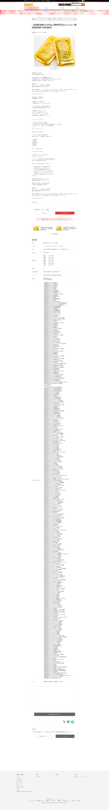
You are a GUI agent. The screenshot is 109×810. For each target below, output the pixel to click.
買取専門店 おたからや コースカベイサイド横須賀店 (54, 575)
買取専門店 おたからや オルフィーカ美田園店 (53, 572)
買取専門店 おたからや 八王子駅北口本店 (52, 380)
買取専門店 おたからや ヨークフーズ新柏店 (53, 623)
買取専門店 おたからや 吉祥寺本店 (51, 357)
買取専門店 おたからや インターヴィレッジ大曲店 (54, 404)
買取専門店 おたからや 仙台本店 (50, 428)
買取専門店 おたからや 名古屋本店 (51, 486)
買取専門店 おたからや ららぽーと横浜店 (52, 644)
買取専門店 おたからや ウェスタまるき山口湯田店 (54, 662)
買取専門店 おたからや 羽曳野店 (50, 653)
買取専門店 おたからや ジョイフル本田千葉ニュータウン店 (56, 553)
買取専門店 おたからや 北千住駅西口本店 (52, 396)
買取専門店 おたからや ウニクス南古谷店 (52, 500)
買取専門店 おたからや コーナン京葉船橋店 (53, 522)
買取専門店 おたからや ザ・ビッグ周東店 (52, 554)
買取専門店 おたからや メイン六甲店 (51, 465)
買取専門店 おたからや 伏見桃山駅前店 (52, 403)
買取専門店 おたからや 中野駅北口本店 (52, 394)
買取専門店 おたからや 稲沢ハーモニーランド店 (53, 659)
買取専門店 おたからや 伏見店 (50, 660)
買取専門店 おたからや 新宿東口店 (51, 327)
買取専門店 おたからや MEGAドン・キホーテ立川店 (54, 612)
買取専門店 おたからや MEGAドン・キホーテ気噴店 (54, 609)
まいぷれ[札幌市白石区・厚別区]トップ (23, 11)
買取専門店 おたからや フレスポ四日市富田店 (53, 585)
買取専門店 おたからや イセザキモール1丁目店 (53, 293)
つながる (77, 8)
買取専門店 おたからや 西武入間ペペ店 (52, 677)
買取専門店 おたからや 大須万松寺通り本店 (53, 398)
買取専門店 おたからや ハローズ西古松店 (52, 583)
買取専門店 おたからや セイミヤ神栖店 (52, 539)
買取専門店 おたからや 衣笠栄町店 (51, 295)
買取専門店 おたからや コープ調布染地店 (52, 455)
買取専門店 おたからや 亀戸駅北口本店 (52, 424)
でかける (62, 8)
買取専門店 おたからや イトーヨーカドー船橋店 (53, 434)
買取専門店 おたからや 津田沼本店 (51, 578)
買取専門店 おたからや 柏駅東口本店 (51, 450)
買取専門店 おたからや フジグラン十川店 (52, 332)
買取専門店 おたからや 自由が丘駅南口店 (52, 375)
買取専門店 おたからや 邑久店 (50, 664)
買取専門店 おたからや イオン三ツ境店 (52, 339)
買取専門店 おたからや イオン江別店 (51, 597)
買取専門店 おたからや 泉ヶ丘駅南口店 (52, 488)
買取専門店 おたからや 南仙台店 (50, 671)
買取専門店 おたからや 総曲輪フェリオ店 (52, 431)
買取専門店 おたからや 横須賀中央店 (51, 296)
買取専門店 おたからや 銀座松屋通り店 (52, 291)
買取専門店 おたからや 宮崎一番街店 (51, 474)
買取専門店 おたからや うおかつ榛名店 (52, 547)
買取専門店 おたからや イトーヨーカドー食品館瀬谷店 (55, 579)
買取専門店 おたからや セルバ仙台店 (51, 459)
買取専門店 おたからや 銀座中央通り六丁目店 (53, 442)
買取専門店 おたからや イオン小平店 (51, 454)
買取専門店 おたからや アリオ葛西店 (51, 496)
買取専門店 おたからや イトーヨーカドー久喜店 (53, 322)
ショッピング (40, 11)
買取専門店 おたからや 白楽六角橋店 (51, 537)
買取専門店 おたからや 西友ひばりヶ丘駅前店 (53, 383)
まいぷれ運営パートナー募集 (75, 800)
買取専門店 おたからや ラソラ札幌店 (50, 11)
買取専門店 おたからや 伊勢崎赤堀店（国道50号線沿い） (55, 670)
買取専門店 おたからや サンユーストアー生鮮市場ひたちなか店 (56, 675)
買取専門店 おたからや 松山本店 (50, 512)
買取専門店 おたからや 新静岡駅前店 (51, 602)
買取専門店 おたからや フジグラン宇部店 (52, 460)
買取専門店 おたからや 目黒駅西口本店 (52, 411)
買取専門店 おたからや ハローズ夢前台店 (52, 558)
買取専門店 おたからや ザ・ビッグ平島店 (52, 503)
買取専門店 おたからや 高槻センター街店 (52, 557)
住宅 (17, 785)
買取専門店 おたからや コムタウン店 (51, 444)
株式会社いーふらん (48, 385)
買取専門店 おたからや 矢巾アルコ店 (51, 573)
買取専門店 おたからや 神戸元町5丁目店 (52, 405)
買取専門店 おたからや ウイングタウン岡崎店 (53, 487)
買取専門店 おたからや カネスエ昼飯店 (52, 457)
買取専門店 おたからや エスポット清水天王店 (53, 582)
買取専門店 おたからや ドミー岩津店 (51, 587)
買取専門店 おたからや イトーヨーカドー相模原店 (54, 482)
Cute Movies (38, 776)
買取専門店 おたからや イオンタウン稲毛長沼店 (53, 456)
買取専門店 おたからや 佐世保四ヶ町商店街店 (53, 390)
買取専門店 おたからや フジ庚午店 (51, 491)
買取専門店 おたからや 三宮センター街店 (52, 312)
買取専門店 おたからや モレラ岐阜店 (51, 445)
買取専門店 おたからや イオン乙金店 (51, 594)
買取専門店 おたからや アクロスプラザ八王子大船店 (54, 588)
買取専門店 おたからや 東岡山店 (50, 665)
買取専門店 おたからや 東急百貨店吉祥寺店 (53, 651)
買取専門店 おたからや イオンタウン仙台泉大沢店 (54, 559)
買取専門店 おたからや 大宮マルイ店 (51, 505)
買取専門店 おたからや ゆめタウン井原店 (52, 544)
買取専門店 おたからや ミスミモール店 (52, 566)
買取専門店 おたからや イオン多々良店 (52, 471)
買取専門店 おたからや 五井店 (50, 300)
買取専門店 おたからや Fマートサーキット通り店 (54, 513)
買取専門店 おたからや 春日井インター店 (52, 667)
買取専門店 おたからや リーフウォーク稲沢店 (53, 676)
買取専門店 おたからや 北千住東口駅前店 (52, 306)
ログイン (68, 4)
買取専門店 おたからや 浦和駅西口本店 (52, 409)
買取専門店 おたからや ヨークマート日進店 (53, 621)
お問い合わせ (53, 800)
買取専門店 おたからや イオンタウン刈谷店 (53, 461)
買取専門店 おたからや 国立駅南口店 (51, 497)
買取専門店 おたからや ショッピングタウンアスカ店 (54, 490)
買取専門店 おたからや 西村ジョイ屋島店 (52, 580)
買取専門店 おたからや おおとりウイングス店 (53, 510)
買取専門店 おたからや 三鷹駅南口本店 (52, 408)
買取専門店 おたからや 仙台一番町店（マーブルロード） (55, 598)
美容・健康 (19, 779)
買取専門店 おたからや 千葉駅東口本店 (52, 379)
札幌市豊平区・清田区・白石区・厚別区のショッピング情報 (26, 791)
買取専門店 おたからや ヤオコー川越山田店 (53, 600)
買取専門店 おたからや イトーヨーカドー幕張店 (53, 374)
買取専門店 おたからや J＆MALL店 (51, 523)
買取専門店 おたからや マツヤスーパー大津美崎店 (54, 564)
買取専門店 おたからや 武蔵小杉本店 (51, 525)
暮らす (46, 8)
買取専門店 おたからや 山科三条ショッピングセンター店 (55, 617)
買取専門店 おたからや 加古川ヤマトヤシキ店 (53, 425)
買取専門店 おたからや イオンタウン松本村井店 (53, 400)
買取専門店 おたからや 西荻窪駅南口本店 (52, 413)
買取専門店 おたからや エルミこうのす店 (52, 536)
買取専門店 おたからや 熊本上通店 (51, 613)
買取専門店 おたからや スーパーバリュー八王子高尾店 (55, 568)
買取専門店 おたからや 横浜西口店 (51, 352)
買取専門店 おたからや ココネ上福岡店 (52, 631)
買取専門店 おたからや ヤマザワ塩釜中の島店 (53, 674)
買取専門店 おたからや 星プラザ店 (51, 419)
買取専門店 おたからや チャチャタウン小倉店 (53, 439)
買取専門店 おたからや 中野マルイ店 (51, 341)
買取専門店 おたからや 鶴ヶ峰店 (50, 287)
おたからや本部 (47, 384)
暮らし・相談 (19, 781)
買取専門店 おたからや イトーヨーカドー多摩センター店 (55, 382)
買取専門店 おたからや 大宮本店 (50, 395)
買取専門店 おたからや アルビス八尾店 (52, 604)
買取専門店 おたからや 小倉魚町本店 (51, 369)
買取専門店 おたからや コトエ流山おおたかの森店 (54, 355)
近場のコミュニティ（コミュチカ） (80, 776)
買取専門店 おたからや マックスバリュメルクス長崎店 (55, 343)
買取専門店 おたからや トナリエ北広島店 (52, 534)
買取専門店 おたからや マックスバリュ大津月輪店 (54, 590)
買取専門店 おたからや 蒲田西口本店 (51, 372)
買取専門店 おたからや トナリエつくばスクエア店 (54, 485)
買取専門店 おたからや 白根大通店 (51, 615)
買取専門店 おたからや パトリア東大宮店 (52, 416)
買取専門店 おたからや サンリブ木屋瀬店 (52, 641)
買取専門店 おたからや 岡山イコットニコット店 (53, 469)
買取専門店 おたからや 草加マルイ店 (51, 528)
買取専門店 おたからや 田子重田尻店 (51, 551)
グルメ (18, 776)
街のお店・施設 (31, 8)
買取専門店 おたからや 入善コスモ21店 (52, 516)
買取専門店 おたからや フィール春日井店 (52, 423)
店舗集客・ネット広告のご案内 (86, 13)
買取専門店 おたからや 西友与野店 (51, 316)
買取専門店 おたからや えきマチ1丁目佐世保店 (53, 639)
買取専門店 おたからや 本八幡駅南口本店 (52, 309)
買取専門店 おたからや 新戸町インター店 (52, 650)
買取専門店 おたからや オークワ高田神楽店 (53, 567)
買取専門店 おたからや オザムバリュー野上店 (53, 629)
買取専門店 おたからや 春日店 (50, 658)
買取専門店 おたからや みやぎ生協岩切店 (52, 518)
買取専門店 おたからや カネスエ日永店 (52, 414)
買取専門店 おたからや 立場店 (50, 288)
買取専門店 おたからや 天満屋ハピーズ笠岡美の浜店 (54, 669)
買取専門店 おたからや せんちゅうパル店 (52, 618)
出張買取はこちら (46, 278)
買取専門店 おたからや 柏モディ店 (51, 349)
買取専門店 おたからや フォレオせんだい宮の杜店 (54, 517)
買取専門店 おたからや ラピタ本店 (51, 571)
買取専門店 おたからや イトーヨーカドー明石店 (53, 418)
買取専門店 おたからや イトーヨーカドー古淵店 (53, 334)
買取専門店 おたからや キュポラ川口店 (52, 338)
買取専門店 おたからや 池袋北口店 (51, 283)
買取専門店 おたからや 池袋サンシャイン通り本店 (54, 367)
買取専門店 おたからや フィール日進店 (52, 584)
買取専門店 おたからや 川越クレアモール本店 (53, 364)
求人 (17, 789)
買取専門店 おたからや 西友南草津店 (51, 470)
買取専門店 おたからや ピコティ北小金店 (52, 399)
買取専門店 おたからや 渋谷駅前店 (51, 649)
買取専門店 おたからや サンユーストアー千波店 (53, 654)
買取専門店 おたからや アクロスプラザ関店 (53, 569)
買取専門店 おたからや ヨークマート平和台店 (53, 605)
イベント (56, 776)
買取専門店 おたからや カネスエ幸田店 (52, 492)
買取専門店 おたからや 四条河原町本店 (52, 368)
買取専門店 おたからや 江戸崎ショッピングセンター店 (55, 562)
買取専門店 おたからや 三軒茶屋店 (51, 308)
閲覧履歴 (62, 4)
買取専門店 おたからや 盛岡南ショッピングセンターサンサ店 (56, 479)
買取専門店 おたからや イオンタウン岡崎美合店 (53, 305)
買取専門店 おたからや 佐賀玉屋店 (51, 542)
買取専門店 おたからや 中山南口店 (51, 290)
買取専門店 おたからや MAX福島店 (51, 464)
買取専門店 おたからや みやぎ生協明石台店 (53, 561)
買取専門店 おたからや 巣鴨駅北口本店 (52, 359)
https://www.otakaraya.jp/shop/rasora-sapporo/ (52, 274)
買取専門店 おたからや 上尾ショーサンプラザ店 (53, 370)
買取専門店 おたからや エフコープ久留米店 (53, 628)
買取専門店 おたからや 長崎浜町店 (51, 619)
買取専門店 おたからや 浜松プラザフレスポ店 (53, 508)
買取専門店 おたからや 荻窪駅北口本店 (52, 511)
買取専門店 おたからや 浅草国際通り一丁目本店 (53, 365)
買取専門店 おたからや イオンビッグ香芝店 (53, 328)
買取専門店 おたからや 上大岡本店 (51, 285)
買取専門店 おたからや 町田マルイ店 (51, 541)
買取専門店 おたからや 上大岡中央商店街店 (53, 480)
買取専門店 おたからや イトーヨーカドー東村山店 (54, 348)
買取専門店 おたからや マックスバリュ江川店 (53, 577)
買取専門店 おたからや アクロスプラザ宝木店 (53, 640)
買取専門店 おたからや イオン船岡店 (51, 393)
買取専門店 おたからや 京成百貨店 (51, 648)
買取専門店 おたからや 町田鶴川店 (51, 353)
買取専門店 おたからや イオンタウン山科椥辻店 (53, 620)
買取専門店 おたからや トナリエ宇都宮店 (52, 415)
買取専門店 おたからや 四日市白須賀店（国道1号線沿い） (55, 672)
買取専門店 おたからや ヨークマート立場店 (53, 607)
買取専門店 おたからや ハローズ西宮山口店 (53, 449)
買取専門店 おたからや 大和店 (50, 286)
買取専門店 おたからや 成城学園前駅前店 (52, 307)
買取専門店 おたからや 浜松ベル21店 (51, 446)
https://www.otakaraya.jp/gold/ (38, 155)
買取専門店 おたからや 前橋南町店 (51, 333)
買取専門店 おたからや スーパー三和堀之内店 (53, 515)
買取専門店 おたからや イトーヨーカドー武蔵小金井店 (55, 363)
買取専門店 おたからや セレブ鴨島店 (51, 531)
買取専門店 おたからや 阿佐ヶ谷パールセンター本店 (54, 440)
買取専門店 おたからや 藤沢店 (50, 297)
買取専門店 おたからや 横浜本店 (50, 282)
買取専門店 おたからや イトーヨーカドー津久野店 (54, 378)
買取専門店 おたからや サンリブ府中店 (52, 527)
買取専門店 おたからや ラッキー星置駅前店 (53, 548)
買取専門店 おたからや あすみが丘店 (51, 655)
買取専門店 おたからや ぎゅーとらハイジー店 (53, 526)
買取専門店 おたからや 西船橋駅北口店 (52, 373)
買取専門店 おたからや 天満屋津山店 (51, 430)
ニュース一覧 (59, 11)
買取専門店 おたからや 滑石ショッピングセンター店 (54, 451)
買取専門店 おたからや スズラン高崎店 (52, 634)
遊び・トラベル (19, 784)
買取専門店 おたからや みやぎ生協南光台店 (53, 520)
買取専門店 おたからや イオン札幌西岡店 (52, 599)
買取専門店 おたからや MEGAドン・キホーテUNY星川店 (55, 636)
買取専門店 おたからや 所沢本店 (50, 354)
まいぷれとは (31, 800)
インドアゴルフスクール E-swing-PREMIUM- (53, 387)
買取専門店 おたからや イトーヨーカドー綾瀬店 (53, 350)
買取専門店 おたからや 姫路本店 (50, 347)
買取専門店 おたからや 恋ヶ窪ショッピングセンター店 (55, 529)
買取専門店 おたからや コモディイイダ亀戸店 (53, 538)
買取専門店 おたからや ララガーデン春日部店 (53, 624)
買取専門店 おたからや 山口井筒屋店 (51, 447)
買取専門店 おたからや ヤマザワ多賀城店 (52, 625)
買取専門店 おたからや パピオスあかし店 (52, 495)
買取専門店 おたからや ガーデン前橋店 (52, 532)
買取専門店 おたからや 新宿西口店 (51, 292)
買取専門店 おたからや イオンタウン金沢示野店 (53, 501)
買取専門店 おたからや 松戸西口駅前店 (52, 311)
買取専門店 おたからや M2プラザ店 (51, 452)
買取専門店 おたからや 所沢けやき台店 (52, 301)
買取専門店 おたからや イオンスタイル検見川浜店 (54, 635)
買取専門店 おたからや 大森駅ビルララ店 (52, 319)
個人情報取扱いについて (40, 800)
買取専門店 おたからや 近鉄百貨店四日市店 (53, 645)
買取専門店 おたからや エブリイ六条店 (52, 593)
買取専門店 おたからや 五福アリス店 (51, 546)
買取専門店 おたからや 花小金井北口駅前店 (53, 388)
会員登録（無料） (43, 736)
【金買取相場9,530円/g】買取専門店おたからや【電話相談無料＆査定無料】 (46, 228)
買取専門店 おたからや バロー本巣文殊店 (52, 630)
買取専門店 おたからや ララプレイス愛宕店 (53, 556)
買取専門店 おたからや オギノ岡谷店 (51, 589)
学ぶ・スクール (19, 782)
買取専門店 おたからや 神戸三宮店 (51, 646)
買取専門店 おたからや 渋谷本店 (50, 337)
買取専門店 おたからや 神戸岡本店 (51, 406)
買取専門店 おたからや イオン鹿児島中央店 (53, 377)
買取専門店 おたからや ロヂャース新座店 (52, 603)
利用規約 (47, 800)
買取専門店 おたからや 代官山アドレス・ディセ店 (54, 498)
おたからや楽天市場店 (47, 279)
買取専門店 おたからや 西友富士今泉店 (52, 420)
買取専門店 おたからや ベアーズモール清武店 (53, 533)
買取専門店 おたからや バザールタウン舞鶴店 (53, 574)
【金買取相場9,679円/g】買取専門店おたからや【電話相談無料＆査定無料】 (69, 228)
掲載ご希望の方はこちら (54, 714)
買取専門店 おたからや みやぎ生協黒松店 (52, 483)
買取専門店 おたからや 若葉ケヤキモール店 (53, 477)
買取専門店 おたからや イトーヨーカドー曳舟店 (53, 433)
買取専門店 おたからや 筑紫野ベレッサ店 (52, 626)
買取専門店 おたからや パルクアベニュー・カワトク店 (55, 614)
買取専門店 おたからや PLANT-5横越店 (52, 661)
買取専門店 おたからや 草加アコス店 (51, 313)
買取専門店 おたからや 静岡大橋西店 (51, 331)
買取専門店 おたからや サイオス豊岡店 (52, 633)
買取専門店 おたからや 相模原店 (50, 329)
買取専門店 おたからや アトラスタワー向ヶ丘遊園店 (54, 318)
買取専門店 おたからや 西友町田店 (51, 435)
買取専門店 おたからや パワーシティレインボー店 (54, 317)
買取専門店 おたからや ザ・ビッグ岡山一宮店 (53, 502)
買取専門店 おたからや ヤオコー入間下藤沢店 (53, 466)
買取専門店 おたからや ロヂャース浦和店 (52, 592)
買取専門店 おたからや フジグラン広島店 (52, 493)
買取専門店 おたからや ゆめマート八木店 (52, 552)
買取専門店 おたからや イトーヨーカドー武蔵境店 (54, 358)
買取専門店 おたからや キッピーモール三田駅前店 (54, 410)
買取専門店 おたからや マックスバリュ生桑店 (53, 467)
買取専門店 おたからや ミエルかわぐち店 (52, 314)
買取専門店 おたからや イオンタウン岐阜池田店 (53, 481)
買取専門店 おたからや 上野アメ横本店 (52, 346)
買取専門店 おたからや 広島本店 (50, 507)
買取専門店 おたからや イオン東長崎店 (52, 595)
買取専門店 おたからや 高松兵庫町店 (51, 441)
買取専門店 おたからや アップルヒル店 (52, 643)
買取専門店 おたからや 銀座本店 (50, 336)
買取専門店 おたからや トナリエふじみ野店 (53, 543)
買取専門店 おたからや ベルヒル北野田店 (52, 472)
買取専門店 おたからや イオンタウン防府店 (53, 506)
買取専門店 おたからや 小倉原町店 (51, 421)
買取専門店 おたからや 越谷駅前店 (51, 323)
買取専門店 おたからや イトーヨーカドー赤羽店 (53, 436)
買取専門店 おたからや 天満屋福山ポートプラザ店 (54, 610)
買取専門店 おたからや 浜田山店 (50, 321)
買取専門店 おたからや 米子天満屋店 (51, 438)
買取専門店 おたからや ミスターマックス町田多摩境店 (55, 303)
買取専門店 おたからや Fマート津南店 (51, 563)
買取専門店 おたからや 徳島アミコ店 (51, 426)
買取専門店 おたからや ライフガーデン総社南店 (53, 360)
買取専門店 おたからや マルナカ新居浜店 (52, 389)
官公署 (18, 788)
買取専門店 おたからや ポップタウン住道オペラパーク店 (55, 475)
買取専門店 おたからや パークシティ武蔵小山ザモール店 (55, 302)
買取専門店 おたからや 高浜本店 (50, 608)
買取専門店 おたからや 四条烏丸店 (51, 344)
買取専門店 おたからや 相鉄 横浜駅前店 (52, 298)
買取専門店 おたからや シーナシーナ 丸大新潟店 (54, 401)
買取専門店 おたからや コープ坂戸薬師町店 (53, 521)
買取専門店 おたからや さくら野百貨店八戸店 (53, 429)
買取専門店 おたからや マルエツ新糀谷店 (52, 342)
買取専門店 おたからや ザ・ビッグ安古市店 (53, 638)
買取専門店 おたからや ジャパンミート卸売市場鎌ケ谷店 (55, 656)
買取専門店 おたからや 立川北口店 (51, 324)
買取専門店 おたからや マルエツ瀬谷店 (52, 392)
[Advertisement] (54, 757)
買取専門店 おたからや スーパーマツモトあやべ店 (54, 549)
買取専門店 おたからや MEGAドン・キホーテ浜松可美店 (55, 666)
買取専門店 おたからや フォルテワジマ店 (52, 476)
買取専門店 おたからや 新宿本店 (50, 326)
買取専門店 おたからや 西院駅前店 (51, 362)
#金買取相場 (34, 202)
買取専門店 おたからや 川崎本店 (50, 462)
